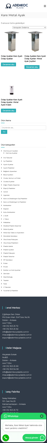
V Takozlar (7, 287)
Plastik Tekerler (8, 256)
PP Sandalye (8, 260)
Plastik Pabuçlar (9, 253)
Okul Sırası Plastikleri (10, 243)
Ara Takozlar (7, 158)
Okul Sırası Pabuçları (10, 239)
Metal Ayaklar (8, 229)
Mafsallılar (6, 222)
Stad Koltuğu (8, 277)
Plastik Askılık (8, 246)
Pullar (5, 263)
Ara (4, 132)
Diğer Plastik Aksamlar (11, 185)
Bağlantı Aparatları (10, 171)
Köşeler (6, 209)
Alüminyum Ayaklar (10, 151)
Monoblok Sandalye (10, 236)
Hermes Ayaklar (11, 153)
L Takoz (6, 219)
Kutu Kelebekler (9, 212)
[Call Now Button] (5, 437)
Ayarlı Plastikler (8, 168)
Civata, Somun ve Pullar (12, 178)
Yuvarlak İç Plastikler (10, 290)
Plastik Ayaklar (8, 250)
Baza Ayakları (8, 175)
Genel (5, 192)
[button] (41, 416)
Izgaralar (6, 195)
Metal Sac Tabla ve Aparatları (13, 233)
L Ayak (5, 216)
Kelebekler (7, 205)
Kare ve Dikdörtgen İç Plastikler (14, 202)
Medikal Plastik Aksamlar (12, 226)
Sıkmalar (6, 273)
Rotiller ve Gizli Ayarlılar (11, 270)
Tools (5, 284)
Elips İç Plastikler (9, 188)
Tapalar (6, 280)
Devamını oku (8, 64)
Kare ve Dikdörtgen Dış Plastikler (15, 198)
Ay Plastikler (7, 161)
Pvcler (5, 267)
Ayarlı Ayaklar (8, 164)
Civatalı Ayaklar (8, 181)
